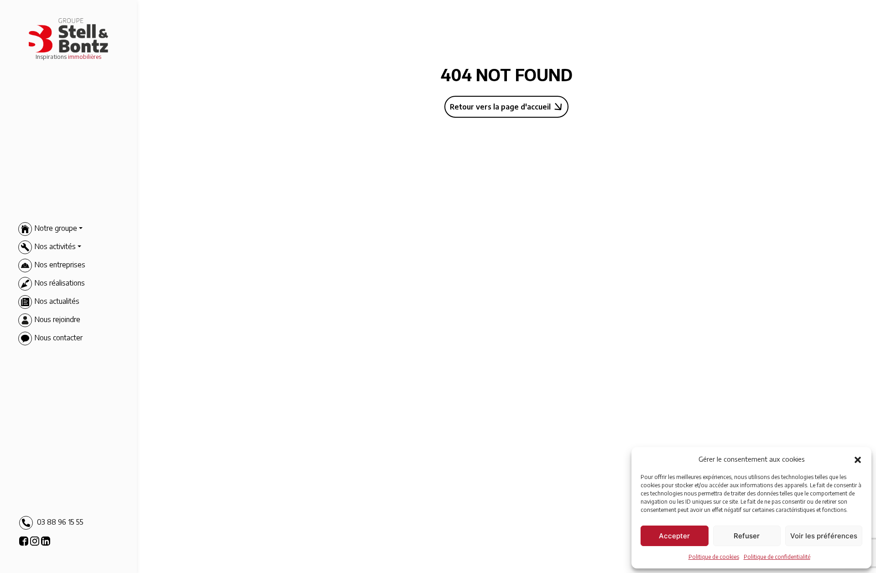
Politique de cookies (713, 556)
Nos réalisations (59, 283)
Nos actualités (56, 301)
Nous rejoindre (57, 319)
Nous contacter (58, 338)
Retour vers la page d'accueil (500, 106)
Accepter (674, 535)
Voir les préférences (823, 535)
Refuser (747, 535)
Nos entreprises (59, 265)
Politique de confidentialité (777, 556)
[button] (857, 459)
